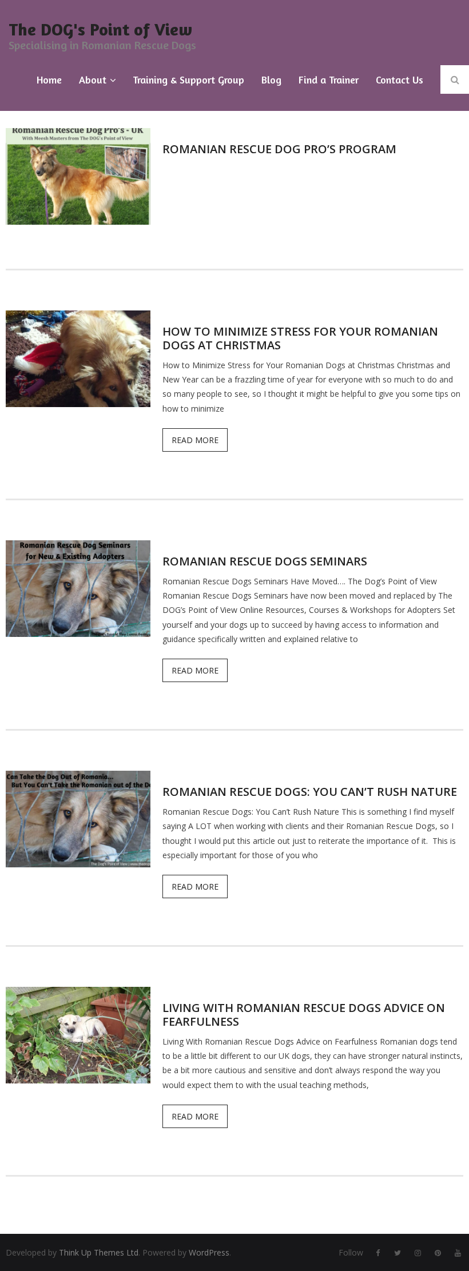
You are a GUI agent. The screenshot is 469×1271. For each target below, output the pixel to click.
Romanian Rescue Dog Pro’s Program (279, 149)
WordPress (209, 1252)
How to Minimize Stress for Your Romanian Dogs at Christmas (300, 338)
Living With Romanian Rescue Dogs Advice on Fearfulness (303, 1014)
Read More (195, 440)
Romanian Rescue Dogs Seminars (264, 561)
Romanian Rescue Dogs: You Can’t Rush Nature (309, 791)
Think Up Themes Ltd (98, 1252)
